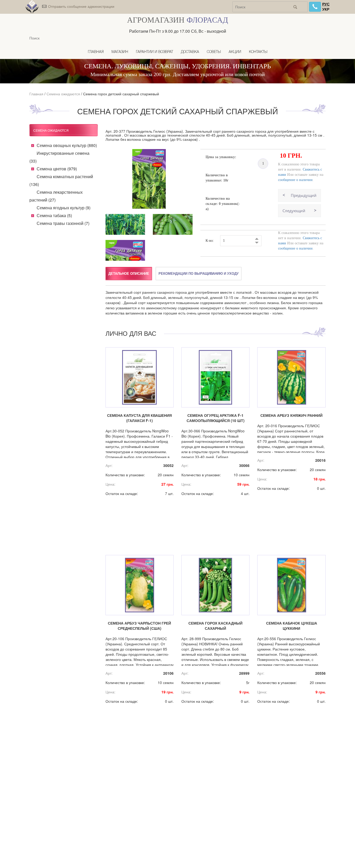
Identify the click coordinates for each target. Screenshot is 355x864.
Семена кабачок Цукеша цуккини (291, 625)
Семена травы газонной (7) (63, 223)
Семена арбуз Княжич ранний (291, 415)
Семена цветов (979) (57, 169)
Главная (96, 52)
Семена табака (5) (54, 215)
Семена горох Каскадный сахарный (215, 625)
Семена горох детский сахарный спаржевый (121, 93)
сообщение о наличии (295, 180)
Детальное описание (128, 273)
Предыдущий (304, 195)
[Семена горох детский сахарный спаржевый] (149, 179)
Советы (214, 52)
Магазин (119, 52)
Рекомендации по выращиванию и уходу (199, 273)
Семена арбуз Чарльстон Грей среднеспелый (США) (139, 625)
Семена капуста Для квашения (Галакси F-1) (139, 418)
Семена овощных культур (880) (67, 145)
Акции (235, 52)
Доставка (190, 52)
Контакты (258, 52)
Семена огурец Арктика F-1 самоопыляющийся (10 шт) (216, 418)
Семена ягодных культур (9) (63, 208)
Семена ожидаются (63, 93)
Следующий (293, 210)
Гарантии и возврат (154, 52)
